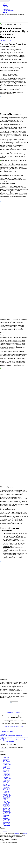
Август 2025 (6, 766)
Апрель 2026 (6, 761)
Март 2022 (6, 820)
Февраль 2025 (6, 771)
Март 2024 (6, 787)
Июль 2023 (6, 798)
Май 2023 (5, 801)
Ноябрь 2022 (6, 809)
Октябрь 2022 (6, 811)
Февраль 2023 (6, 805)
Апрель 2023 (6, 802)
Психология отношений (6, 731)
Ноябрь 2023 (6, 792)
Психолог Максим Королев (11, 40)
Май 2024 (5, 784)
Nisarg (25, 833)
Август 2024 (6, 780)
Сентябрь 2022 (7, 812)
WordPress (16, 833)
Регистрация (6, 9)
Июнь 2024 (6, 783)
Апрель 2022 (6, 819)
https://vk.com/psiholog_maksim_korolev (14, 726)
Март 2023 (6, 804)
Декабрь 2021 (6, 825)
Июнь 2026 (6, 759)
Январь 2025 (6, 773)
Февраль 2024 (6, 788)
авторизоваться (4, 748)
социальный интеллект (6, 732)
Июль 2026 (6, 757)
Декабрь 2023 (6, 791)
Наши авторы (6, 7)
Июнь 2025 (6, 767)
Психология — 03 (14, 0)
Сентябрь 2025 (7, 764)
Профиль (5, 6)
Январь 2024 (6, 790)
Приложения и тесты (8, 10)
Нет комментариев (22, 40)
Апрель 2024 (6, 785)
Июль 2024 (6, 781)
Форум (5, 12)
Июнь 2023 (6, 799)
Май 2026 (5, 760)
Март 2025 (6, 770)
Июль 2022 (6, 815)
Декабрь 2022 (6, 808)
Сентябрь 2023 (7, 795)
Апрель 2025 (6, 768)
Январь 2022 (6, 823)
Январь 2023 (6, 806)
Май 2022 (5, 818)
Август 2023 (6, 797)
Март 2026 (6, 763)
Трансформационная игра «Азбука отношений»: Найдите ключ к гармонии (13, 740)
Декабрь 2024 (6, 774)
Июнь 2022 (6, 816)
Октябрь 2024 (6, 777)
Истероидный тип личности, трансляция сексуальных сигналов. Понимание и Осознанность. (14, 736)
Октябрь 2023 (6, 794)
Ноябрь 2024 (6, 776)
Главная (5, 3)
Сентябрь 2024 (7, 778)
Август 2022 (6, 813)
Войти (5, 5)
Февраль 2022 (6, 822)
